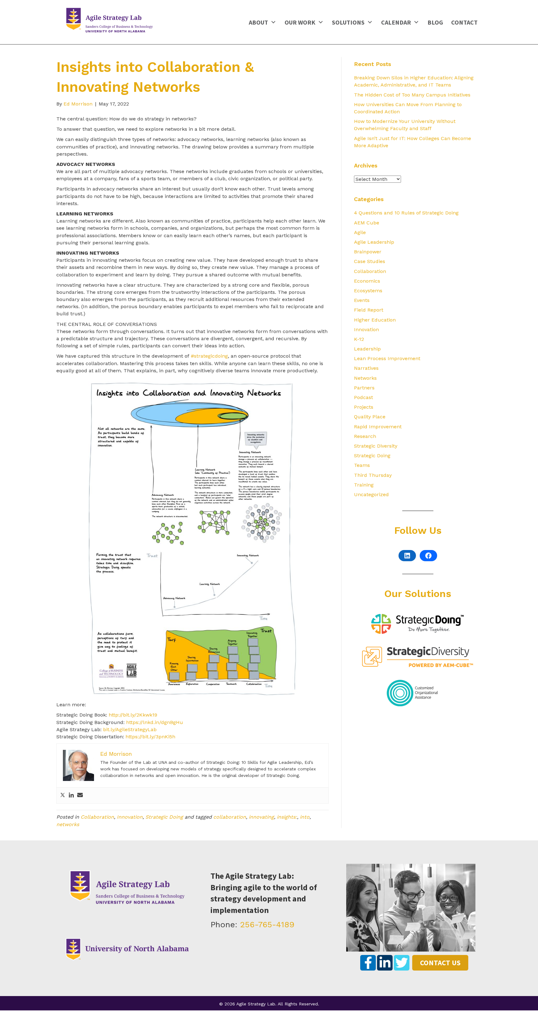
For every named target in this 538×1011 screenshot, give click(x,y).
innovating (261, 817)
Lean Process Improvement (387, 358)
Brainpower (367, 252)
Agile (360, 232)
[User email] (80, 795)
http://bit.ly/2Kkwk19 (133, 715)
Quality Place (369, 417)
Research (365, 436)
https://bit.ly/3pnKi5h (150, 737)
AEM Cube (366, 223)
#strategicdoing (209, 356)
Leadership (367, 349)
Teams (362, 465)
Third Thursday (373, 475)
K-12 (359, 339)
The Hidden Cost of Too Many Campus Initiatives (412, 95)
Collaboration (97, 817)
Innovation (130, 817)
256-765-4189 (267, 924)
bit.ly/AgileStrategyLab (130, 729)
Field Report (368, 310)
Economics (367, 281)
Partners (364, 388)
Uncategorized (371, 494)
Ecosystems (368, 291)
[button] (273, 22)
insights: (287, 817)
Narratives (366, 368)
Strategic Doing (164, 817)
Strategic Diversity (375, 446)
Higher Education (375, 320)
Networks (365, 378)
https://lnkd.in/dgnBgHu (154, 722)
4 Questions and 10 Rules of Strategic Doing (406, 213)
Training (364, 485)
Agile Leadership (374, 242)
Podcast (363, 397)
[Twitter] (62, 795)
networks (67, 824)
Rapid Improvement (378, 427)
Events (362, 300)
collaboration (229, 817)
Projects (363, 407)
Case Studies (369, 261)
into (304, 817)
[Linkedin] (71, 795)
